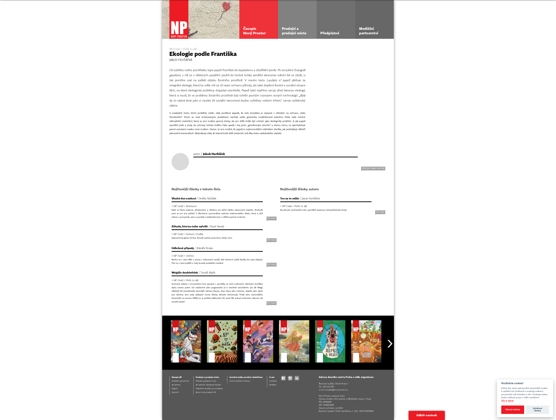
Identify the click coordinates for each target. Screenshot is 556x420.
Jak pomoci (176, 385)
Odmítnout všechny (537, 410)
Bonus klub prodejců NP (206, 392)
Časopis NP (177, 377)
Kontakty (273, 381)
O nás (271, 377)
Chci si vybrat (507, 401)
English (175, 389)
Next (390, 354)
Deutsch (175, 392)
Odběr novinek (426, 415)
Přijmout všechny (512, 410)
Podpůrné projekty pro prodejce (209, 389)
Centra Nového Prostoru (239, 381)
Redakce (272, 385)
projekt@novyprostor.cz (336, 390)
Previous (166, 354)
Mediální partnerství (180, 381)
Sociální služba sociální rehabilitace (246, 377)
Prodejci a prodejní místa (207, 377)
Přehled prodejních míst (206, 381)
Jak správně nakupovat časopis (208, 385)
